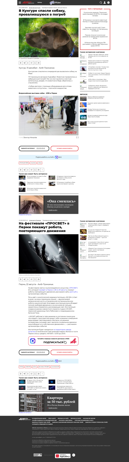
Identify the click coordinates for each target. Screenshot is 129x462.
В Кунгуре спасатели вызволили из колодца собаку (36, 189)
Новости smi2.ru (25, 215)
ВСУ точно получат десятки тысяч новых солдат (98, 122)
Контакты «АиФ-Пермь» (66, 420)
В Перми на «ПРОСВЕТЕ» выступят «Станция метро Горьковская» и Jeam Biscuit (65, 382)
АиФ (21, 137)
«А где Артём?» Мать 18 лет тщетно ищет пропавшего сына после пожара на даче (98, 243)
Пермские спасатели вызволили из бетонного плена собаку (36, 183)
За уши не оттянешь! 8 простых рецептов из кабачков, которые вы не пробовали (99, 231)
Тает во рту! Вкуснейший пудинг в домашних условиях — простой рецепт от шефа (98, 237)
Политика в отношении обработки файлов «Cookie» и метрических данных (51, 442)
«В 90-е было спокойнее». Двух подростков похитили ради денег (98, 80)
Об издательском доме (39, 418)
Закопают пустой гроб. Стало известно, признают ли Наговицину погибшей (95, 29)
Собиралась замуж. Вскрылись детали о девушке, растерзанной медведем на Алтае (98, 87)
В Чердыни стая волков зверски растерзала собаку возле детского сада (66, 178)
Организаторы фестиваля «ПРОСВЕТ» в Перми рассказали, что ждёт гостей (36, 388)
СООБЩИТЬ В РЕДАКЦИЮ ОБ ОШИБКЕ (42, 424)
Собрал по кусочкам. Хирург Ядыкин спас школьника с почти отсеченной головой (99, 74)
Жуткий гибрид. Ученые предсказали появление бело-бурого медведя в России (99, 225)
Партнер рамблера (48, 455)
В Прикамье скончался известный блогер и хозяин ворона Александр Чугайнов (95, 21)
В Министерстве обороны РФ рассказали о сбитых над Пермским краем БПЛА (95, 44)
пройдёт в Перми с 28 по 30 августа (53, 290)
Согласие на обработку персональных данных (43, 440)
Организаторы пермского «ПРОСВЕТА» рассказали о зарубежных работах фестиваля (66, 388)
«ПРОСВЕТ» (73, 288)
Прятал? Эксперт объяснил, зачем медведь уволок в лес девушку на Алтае (98, 56)
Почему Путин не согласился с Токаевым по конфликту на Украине (98, 110)
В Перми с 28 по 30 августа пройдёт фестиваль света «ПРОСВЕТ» (35, 382)
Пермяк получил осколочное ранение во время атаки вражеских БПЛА (95, 36)
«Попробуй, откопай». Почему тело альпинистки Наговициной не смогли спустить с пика (98, 68)
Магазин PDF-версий (89, 418)
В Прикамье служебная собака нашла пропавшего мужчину (66, 183)
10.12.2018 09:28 (23, 7)
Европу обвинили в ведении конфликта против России (96, 97)
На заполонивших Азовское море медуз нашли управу (97, 116)
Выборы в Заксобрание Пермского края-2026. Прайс (67, 422)
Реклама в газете (76, 418)
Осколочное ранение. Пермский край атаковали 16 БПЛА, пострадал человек (95, 14)
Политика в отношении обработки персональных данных (46, 441)
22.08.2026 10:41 (23, 220)
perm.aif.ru (74, 292)
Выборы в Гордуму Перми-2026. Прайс (96, 422)
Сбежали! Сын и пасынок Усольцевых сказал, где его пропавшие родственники (99, 250)
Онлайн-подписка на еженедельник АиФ (44, 420)
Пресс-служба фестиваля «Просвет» (29, 275)
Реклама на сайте (63, 418)
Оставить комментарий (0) (64, 148)
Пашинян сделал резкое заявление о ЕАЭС (98, 103)
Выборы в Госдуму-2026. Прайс (41, 422)
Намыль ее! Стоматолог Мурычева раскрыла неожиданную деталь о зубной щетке (98, 62)
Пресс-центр (52, 418)
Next (74, 112)
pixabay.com (43, 58)
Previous (22, 112)
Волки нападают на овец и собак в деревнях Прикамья (36, 177)
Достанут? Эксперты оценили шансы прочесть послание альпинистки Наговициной (99, 256)
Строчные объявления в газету (84, 420)
